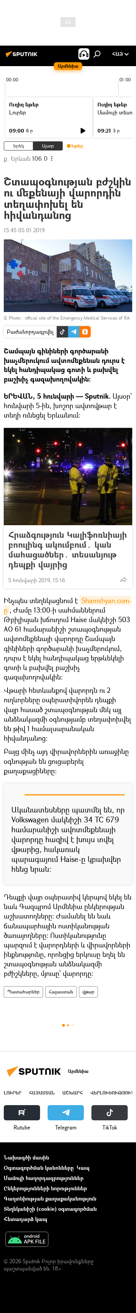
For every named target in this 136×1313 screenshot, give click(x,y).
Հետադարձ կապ (25, 1219)
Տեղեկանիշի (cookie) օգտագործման (50, 1208)
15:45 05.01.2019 (24, 230)
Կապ (83, 1167)
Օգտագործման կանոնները (39, 1167)
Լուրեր (17, 112)
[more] (123, 579)
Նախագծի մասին (26, 1157)
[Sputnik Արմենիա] (23, 56)
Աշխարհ (72, 1093)
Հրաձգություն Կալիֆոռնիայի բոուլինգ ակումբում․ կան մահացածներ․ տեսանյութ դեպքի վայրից (67, 549)
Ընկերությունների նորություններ (45, 1188)
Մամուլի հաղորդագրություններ (43, 1178)
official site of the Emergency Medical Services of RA (77, 318)
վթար (88, 991)
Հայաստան (61, 991)
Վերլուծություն (112, 1093)
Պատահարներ (23, 991)
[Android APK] (27, 1240)
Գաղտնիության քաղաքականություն (50, 1198)
